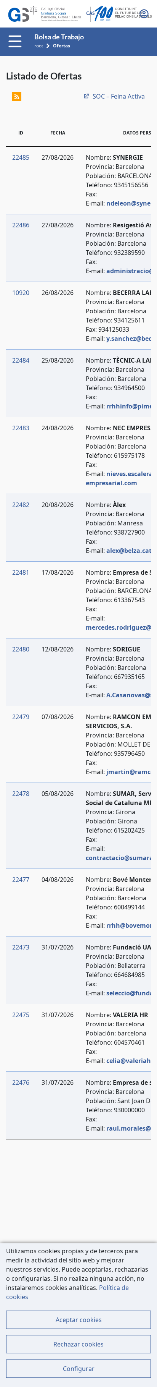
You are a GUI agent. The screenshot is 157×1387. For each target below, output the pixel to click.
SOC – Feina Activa (119, 96)
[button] (145, 13)
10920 (20, 292)
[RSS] (16, 96)
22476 (20, 1082)
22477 (20, 879)
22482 (20, 505)
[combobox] (93, 14)
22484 (20, 360)
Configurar (79, 1368)
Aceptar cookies (79, 1320)
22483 (20, 428)
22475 (20, 1015)
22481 (20, 572)
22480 (20, 649)
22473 (20, 947)
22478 (20, 793)
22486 (20, 225)
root (38, 45)
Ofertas (61, 45)
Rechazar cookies (78, 1344)
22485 (20, 157)
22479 (20, 717)
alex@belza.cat (129, 550)
